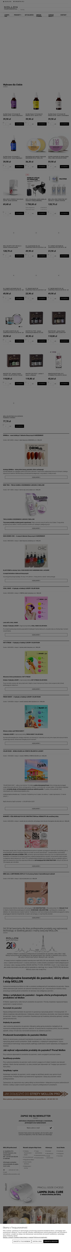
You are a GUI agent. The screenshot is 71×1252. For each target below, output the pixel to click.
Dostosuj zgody (37, 1241)
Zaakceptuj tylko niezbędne (21, 1241)
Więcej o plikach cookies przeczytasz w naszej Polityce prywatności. (25, 1237)
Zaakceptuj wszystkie (51, 1241)
